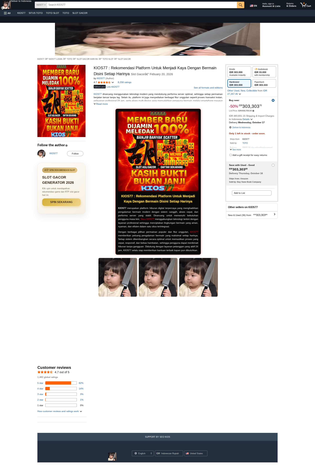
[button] (21, 1)
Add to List (239, 193)
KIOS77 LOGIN (55, 59)
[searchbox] (142, 5)
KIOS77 (21, 13)
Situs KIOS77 (147, 219)
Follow (75, 153)
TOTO (66, 13)
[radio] (239, 71)
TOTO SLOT (52, 13)
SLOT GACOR (79, 13)
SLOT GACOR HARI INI (87, 59)
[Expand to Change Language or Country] (151, 453)
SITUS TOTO (36, 13)
